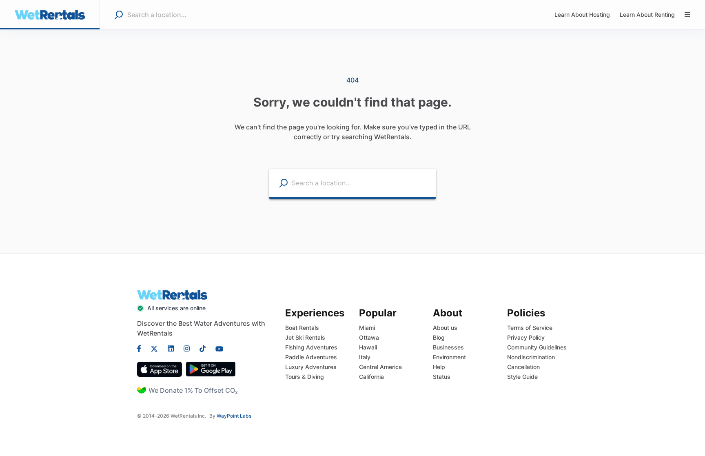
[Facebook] (141, 348)
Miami (367, 327)
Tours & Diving (304, 376)
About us (445, 327)
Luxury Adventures (311, 366)
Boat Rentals (302, 327)
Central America (380, 366)
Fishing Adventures (311, 347)
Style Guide (522, 376)
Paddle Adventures (311, 357)
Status (441, 376)
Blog (439, 337)
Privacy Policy (526, 337)
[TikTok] (203, 348)
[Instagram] (187, 348)
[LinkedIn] (171, 348)
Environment (449, 357)
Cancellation (523, 366)
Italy (364, 357)
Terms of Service (529, 327)
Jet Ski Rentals (305, 337)
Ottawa (369, 337)
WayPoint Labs (234, 416)
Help (439, 366)
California (371, 376)
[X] (154, 348)
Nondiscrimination (531, 357)
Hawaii (368, 347)
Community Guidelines (537, 347)
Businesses (448, 347)
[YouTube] (217, 348)
